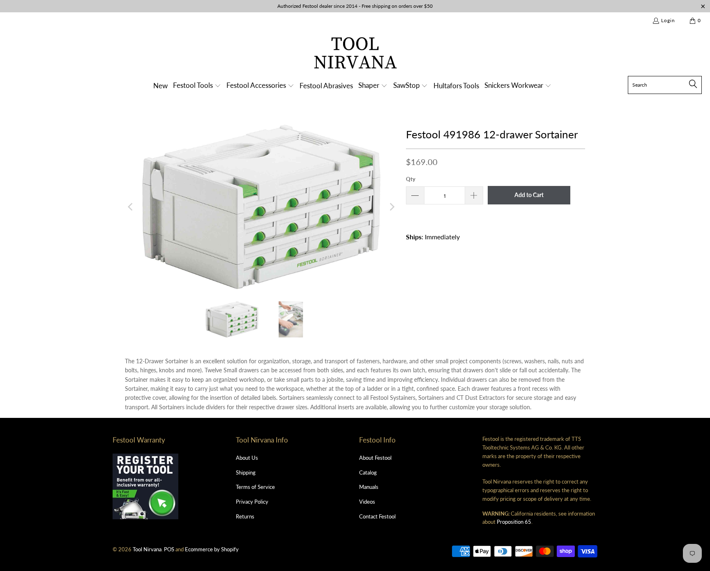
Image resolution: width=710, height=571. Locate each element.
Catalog (368, 472)
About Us (247, 457)
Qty (410, 179)
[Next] (391, 207)
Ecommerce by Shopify (212, 549)
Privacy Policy (252, 501)
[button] (197, 86)
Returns (245, 516)
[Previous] (131, 207)
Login (668, 20)
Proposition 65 (514, 521)
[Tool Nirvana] (355, 54)
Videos (367, 501)
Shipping (246, 472)
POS (169, 549)
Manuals (368, 487)
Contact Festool (377, 516)
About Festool (375, 457)
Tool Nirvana (147, 549)
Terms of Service (255, 487)
